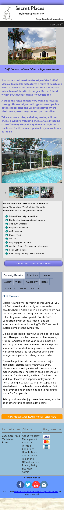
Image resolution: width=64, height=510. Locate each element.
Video (18, 281)
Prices (5, 442)
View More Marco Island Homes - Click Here (32, 416)
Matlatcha (7, 439)
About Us (27, 442)
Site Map (27, 468)
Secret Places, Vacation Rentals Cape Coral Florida (36, 491)
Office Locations (31, 462)
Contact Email (30, 455)
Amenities (32, 275)
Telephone (28, 458)
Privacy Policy (29, 465)
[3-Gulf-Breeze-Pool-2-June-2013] (32, 192)
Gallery (7, 281)
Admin (25, 472)
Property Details (13, 275)
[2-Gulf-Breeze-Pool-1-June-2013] (15, 192)
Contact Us (10, 288)
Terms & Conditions (28, 447)
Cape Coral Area (11, 436)
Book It (35, 288)
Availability (32, 281)
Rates (44, 281)
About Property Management (30, 437)
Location (46, 275)
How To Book (29, 452)
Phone (23, 288)
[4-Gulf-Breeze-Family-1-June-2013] (48, 192)
